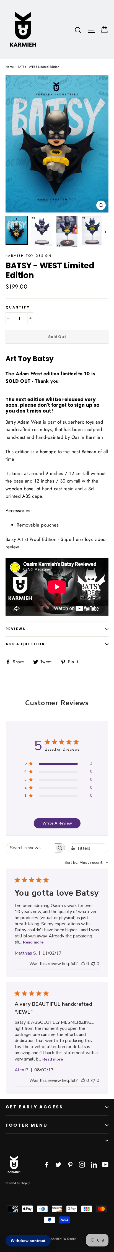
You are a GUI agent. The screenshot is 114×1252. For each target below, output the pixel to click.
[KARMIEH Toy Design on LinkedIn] (94, 1164)
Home (10, 66)
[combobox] (86, 862)
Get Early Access (34, 1107)
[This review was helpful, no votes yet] (83, 964)
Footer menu (27, 1125)
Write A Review (57, 823)
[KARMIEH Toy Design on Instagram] (82, 1164)
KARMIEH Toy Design (28, 255)
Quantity (18, 307)
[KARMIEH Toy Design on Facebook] (47, 1164)
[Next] (105, 232)
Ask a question (25, 644)
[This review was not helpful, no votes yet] (93, 964)
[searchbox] (30, 847)
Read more (33, 942)
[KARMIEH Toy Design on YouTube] (105, 1164)
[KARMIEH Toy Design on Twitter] (58, 1164)
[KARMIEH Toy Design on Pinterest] (70, 1164)
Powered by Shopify (18, 1183)
